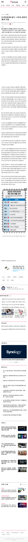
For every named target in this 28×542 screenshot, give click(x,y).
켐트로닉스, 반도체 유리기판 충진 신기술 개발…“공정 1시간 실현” (13, 396)
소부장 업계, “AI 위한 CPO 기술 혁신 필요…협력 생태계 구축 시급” (14, 391)
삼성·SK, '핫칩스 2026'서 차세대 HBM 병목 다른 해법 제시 (14, 386)
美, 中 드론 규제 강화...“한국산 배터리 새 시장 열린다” (14, 371)
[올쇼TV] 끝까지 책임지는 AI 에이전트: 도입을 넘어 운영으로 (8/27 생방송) (14, 326)
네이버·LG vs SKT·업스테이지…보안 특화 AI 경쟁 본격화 (8, 436)
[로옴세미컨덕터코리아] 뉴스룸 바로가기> (19, 270)
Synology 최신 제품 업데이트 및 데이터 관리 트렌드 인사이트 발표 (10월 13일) (14, 329)
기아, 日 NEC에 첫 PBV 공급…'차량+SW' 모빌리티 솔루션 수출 (8, 445)
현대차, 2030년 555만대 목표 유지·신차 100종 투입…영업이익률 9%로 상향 (8, 428)
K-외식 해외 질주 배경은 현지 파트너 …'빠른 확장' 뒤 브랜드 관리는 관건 (8, 453)
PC (8, 280)
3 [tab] (23, 484)
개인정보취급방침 (14, 532)
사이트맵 (3, 534)
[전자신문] (14, 1)
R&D (13, 280)
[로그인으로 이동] (25, 2)
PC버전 (8, 534)
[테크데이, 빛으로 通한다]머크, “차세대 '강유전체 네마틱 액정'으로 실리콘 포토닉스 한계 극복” (14, 406)
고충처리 (22, 532)
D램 (3, 280)
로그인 (3, 532)
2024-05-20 (8, 24)
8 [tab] (18, 362)
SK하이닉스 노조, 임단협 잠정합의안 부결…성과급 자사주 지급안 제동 (15, 410)
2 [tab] (10, 362)
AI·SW (2, 5)
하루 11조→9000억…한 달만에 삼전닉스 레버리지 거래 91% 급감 (9, 469)
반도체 (8, 5)
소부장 (7, 14)
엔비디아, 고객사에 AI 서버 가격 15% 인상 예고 (14, 380)
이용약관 (8, 532)
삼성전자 (21, 277)
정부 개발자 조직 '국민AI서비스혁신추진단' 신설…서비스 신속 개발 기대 (9, 462)
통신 (23, 5)
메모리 (9, 277)
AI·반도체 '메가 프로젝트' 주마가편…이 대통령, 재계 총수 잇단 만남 (14, 401)
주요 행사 (4, 343)
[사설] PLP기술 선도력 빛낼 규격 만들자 (12, 415)
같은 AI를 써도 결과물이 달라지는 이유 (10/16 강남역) (13, 28)
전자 (13, 5)
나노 (4, 277)
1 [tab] (9, 362)
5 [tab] (14, 362)
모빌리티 (18, 5)
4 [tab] (13, 362)
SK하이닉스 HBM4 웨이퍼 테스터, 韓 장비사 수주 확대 (14, 376)
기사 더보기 (15, 287)
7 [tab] (17, 362)
